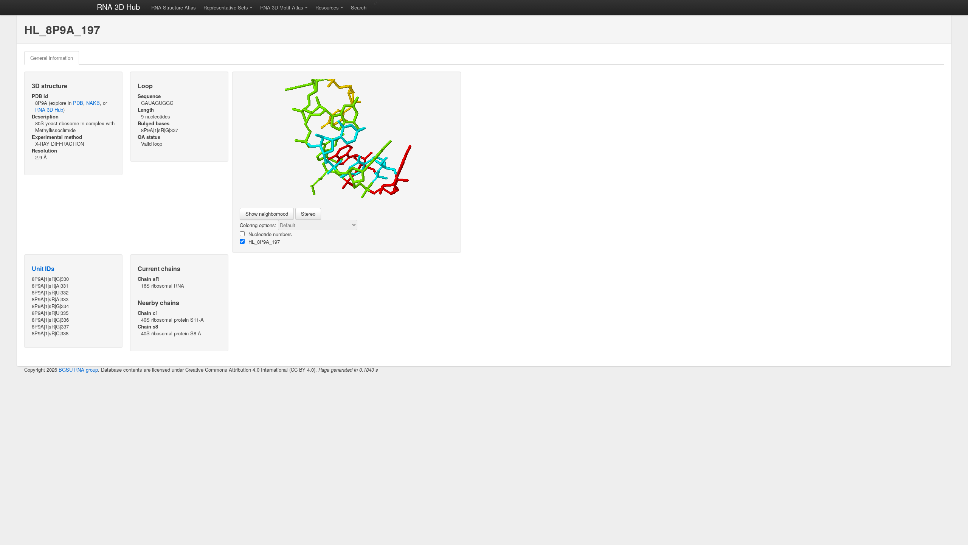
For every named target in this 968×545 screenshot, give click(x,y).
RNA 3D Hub (118, 6)
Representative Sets (225, 7)
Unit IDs (43, 268)
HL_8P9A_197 (264, 241)
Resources (327, 7)
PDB (78, 102)
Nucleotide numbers (270, 234)
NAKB (93, 102)
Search (358, 7)
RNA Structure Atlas (173, 7)
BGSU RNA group (78, 369)
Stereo (308, 213)
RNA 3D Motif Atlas (281, 7)
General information (51, 57)
